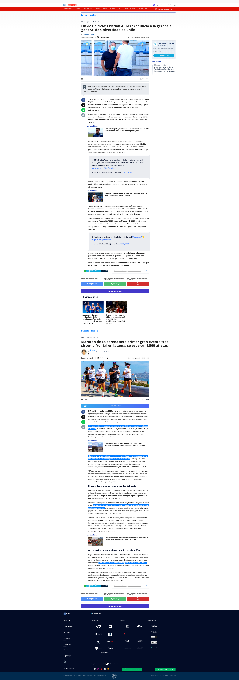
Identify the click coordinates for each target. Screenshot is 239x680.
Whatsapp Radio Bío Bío (166, 669)
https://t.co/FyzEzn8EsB (101, 240)
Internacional (68, 626)
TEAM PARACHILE (130, 9)
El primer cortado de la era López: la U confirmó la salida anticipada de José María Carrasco (126, 194)
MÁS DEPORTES (143, 9)
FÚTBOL (78, 9)
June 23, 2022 (126, 172)
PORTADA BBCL (67, 9)
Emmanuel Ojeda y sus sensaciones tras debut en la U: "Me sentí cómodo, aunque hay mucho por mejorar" (127, 130)
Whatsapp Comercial (133, 669)
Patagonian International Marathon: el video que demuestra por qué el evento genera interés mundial (125, 444)
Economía (66, 632)
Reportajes (67, 656)
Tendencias (67, 644)
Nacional (66, 620)
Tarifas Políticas (69, 668)
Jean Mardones (89, 34)
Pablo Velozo (92, 350)
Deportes (66, 638)
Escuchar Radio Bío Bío (165, 9)
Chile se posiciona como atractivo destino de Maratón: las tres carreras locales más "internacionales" (126, 539)
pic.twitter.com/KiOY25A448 (103, 168)
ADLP (119, 9)
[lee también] (96, 447)
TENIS (105, 9)
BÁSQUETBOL (88, 9)
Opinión (66, 650)
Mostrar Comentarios (115, 291)
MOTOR (112, 9)
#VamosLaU (137, 237)
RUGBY (98, 9)
